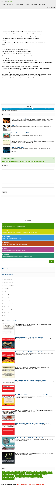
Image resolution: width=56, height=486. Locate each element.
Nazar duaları (6, 297)
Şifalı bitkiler (6, 242)
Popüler (8, 320)
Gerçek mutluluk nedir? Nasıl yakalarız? (12, 160)
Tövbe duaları (6, 312)
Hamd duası (45, 473)
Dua (3, 471)
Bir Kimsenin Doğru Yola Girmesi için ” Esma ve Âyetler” (29, 337)
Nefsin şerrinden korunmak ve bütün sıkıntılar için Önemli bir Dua (31, 323)
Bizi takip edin (40, 484)
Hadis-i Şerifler (19, 4)
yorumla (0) (35, 108)
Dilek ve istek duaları (8, 282)
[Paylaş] (25, 106)
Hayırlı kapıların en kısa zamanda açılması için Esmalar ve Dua (30, 366)
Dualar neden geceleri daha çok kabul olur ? (22, 132)
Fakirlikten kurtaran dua (15, 473)
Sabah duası (39, 473)
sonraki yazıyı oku (8, 108)
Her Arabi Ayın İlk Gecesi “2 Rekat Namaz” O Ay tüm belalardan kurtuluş (33, 437)
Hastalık (27, 4)
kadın (17, 474)
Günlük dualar (6, 288)
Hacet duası (7, 471)
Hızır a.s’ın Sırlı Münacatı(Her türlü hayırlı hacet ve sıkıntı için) (30, 351)
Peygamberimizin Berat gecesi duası (35, 477)
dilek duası (13, 471)
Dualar (3, 4)
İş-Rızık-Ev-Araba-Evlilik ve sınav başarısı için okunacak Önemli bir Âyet (33, 394)
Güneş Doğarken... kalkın (17, 147)
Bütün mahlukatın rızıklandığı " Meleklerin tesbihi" (23, 118)
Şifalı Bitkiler (34, 4)
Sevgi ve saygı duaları (8, 303)
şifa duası (50, 473)
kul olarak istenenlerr (39, 161)
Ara (52, 261)
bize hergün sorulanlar (7, 161)
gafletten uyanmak (16, 161)
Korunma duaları (7, 294)
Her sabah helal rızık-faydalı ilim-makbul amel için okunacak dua (27, 140)
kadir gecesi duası (28, 474)
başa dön (22, 108)
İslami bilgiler (6, 254)
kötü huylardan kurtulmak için (8, 477)
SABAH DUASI (14, 125)
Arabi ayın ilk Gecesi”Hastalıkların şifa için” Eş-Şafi (28, 452)
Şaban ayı (28, 473)
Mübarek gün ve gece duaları (10, 315)
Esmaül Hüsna (10, 4)
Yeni (3, 320)
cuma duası (33, 473)
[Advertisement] (28, 19)
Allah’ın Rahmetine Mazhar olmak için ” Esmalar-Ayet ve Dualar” (31, 380)
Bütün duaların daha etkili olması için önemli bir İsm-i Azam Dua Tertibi (32, 423)
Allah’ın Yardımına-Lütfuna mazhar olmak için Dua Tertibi (29, 409)
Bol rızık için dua (36, 471)
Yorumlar (15, 320)
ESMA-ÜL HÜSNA (6, 473)
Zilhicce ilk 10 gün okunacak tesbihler (40, 474)
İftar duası (23, 473)
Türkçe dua (22, 474)
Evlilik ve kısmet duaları (8, 285)
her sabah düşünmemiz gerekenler (27, 161)
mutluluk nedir (29, 471)
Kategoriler (43, 4)
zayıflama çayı (22, 471)
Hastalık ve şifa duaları (8, 291)
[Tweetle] (28, 106)
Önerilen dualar (7, 300)
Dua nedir (17, 477)
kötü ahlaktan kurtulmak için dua (9, 474)
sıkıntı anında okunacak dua (46, 471)
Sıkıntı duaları (6, 306)
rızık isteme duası (23, 477)
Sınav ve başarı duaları (8, 309)
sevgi (17, 471)
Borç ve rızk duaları (7, 279)
